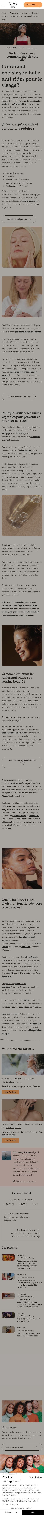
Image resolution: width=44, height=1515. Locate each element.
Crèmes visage (8, 1124)
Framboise (25, 946)
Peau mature (7, 1079)
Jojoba (7, 993)
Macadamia (25, 973)
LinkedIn (23, 1204)
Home (4, 13)
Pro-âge (17, 1079)
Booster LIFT (19, 809)
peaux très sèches (12, 963)
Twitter (10, 1204)
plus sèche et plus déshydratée (28, 331)
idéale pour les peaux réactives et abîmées (24, 1006)
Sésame (17, 993)
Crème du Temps (19, 815)
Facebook (15, 1199)
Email (35, 1204)
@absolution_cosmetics (25, 1181)
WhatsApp (30, 1199)
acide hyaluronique (29, 201)
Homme (19, 1124)
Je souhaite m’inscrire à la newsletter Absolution (22, 1452)
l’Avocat (26, 1000)
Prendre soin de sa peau (19, 13)
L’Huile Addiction (14, 783)
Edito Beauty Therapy (29, 48)
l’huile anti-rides (24, 450)
